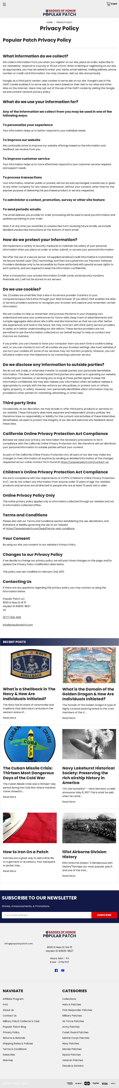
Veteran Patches (72, 1060)
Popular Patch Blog (14, 1027)
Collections (69, 999)
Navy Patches (70, 1043)
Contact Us (10, 1015)
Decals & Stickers (73, 1066)
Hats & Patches (71, 1004)
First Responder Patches (77, 1010)
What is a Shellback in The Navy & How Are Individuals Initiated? (29, 693)
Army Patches (71, 1027)
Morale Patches (72, 1049)
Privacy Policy (11, 1032)
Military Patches (72, 1015)
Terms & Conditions (15, 1049)
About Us (8, 1010)
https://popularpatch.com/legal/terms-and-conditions (40, 528)
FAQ (5, 1004)
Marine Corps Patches (75, 1038)
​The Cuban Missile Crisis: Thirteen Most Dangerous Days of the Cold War (28, 773)
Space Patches (71, 1054)
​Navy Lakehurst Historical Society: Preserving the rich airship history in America (88, 775)
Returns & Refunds (14, 1038)
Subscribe (9, 1054)
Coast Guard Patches (75, 1032)
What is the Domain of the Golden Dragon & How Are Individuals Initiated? (88, 694)
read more (9, 718)
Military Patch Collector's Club (21, 1021)
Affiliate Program (13, 999)
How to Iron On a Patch (25, 852)
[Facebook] (56, 970)
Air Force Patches (73, 1021)
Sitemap (8, 1060)
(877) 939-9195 (12, 617)
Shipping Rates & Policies (18, 1043)
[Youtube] (63, 970)
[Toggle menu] (4, 4)
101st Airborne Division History (84, 854)
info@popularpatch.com (18, 625)
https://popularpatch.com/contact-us (84, 462)
